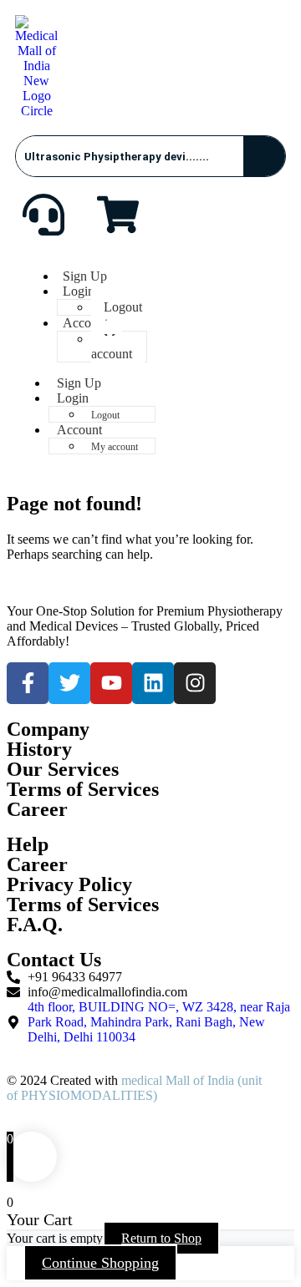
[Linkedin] (153, 683)
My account (111, 346)
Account (85, 323)
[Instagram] (195, 683)
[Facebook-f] (27, 683)
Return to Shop (161, 1238)
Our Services (63, 769)
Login (78, 291)
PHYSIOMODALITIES (87, 1095)
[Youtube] (111, 683)
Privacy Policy (69, 884)
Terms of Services (83, 904)
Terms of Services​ (83, 789)
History (39, 749)
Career (37, 864)
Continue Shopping (100, 1262)
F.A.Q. (35, 924)
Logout (123, 307)
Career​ (37, 809)
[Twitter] (69, 683)
